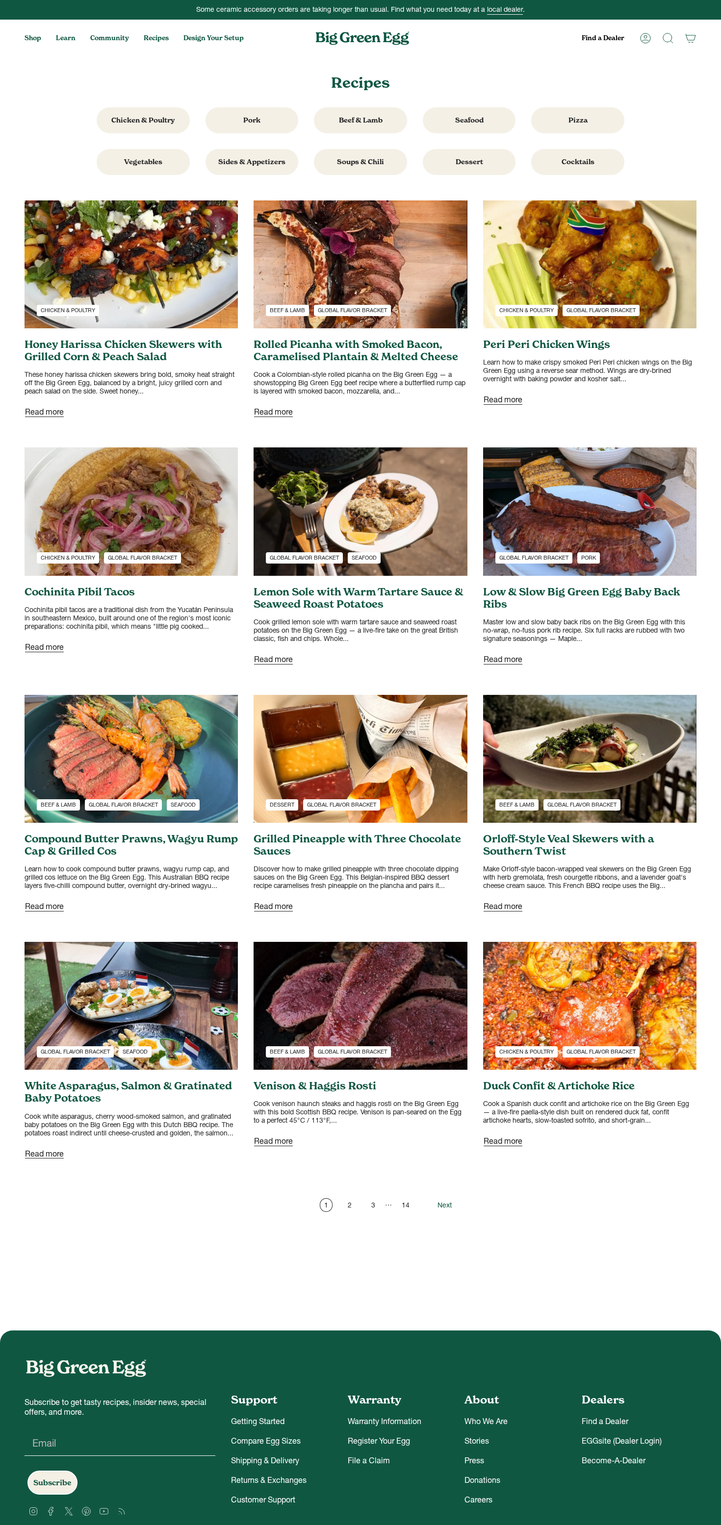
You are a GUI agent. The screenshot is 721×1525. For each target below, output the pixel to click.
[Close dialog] (539, 659)
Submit (456, 816)
